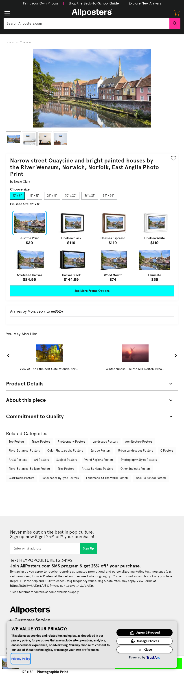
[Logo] (92, 12)
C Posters (166, 450)
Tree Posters (66, 468)
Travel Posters (41, 441)
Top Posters (16, 441)
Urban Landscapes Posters (135, 450)
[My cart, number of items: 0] (176, 12)
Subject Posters (66, 460)
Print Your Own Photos (41, 3)
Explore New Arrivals (145, 3)
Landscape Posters (105, 441)
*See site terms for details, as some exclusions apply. (44, 592)
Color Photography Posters (65, 450)
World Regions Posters (99, 460)
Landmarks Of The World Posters (107, 478)
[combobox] (86, 23)
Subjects (13, 42)
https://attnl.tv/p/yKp (78, 585)
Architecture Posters (138, 441)
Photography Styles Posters (139, 460)
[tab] (17, 196)
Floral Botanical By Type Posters (29, 468)
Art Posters (41, 460)
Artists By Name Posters (97, 468)
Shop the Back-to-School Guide (93, 3)
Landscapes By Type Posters (60, 478)
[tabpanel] (92, 246)
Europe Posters (100, 450)
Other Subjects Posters (135, 468)
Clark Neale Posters (21, 478)
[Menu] (7, 13)
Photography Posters (71, 441)
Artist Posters (18, 460)
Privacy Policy (20, 659)
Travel (27, 42)
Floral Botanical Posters (24, 450)
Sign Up (88, 548)
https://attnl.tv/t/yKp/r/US (28, 585)
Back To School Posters (151, 478)
